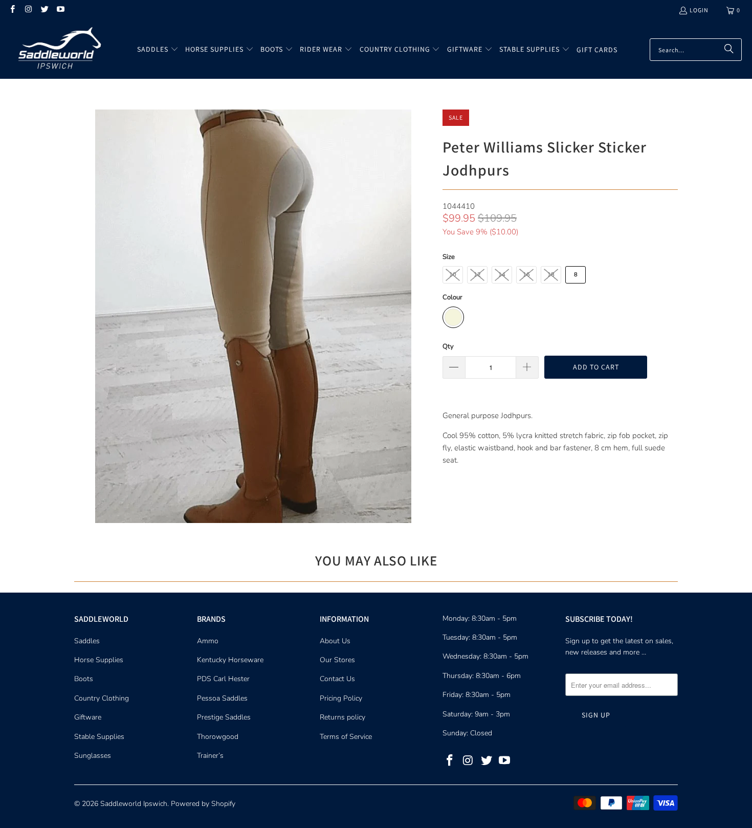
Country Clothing (101, 698)
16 (526, 274)
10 (452, 274)
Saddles (87, 641)
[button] (158, 49)
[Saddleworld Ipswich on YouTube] (60, 10)
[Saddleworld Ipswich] (57, 50)
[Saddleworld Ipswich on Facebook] (12, 10)
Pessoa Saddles (222, 698)
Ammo (207, 641)
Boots (83, 679)
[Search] (729, 49)
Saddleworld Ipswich (133, 804)
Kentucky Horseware (230, 660)
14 (501, 274)
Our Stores (337, 660)
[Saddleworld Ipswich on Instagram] (28, 10)
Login (699, 10)
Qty (448, 346)
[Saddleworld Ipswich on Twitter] (44, 10)
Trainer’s (210, 755)
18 (551, 274)
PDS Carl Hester (223, 679)
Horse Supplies (98, 660)
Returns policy (342, 717)
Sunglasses (92, 755)
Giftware (87, 717)
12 (477, 274)
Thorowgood (217, 737)
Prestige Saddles (224, 717)
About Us (335, 641)
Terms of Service (346, 737)
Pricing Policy (341, 698)
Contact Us (337, 679)
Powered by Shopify (203, 804)
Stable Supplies (99, 737)
